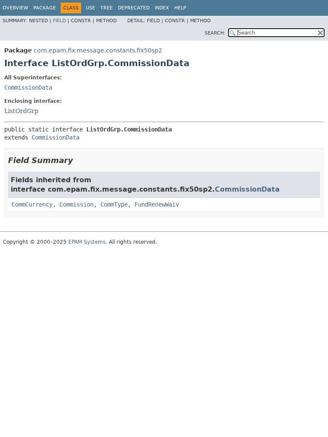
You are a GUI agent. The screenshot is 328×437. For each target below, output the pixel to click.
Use (90, 8)
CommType (114, 204)
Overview (15, 8)
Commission (76, 204)
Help (180, 8)
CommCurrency (32, 204)
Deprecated (133, 8)
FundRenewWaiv (157, 204)
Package (44, 8)
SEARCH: (215, 33)
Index (162, 8)
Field (59, 20)
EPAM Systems (86, 242)
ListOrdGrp (21, 111)
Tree (106, 8)
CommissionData (28, 87)
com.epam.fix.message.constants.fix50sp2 (98, 50)
